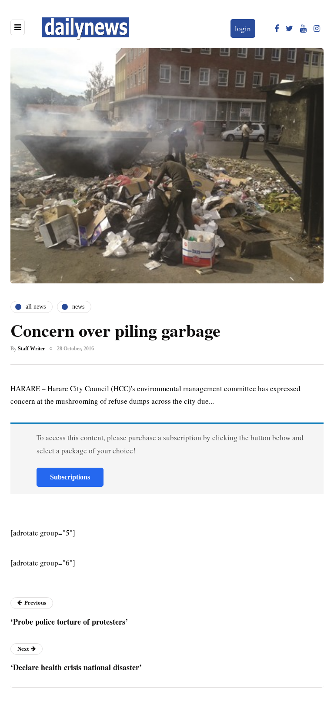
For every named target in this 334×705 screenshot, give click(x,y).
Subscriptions (70, 477)
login (243, 28)
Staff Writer (31, 349)
